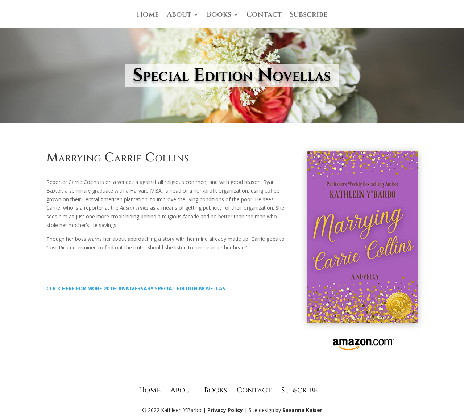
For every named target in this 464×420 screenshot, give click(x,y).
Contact (264, 15)
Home (148, 15)
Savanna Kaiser (302, 410)
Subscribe (308, 15)
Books (219, 15)
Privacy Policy (225, 410)
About (179, 15)
